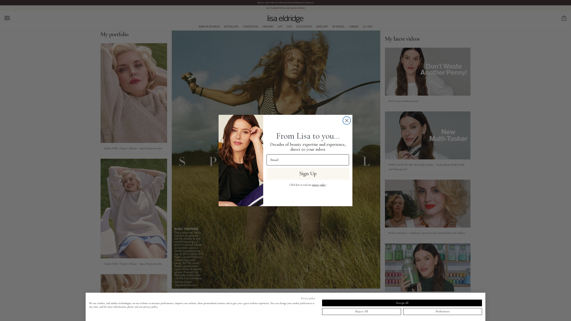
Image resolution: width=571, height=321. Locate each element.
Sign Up (308, 173)
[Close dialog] (347, 120)
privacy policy (319, 184)
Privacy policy (308, 298)
